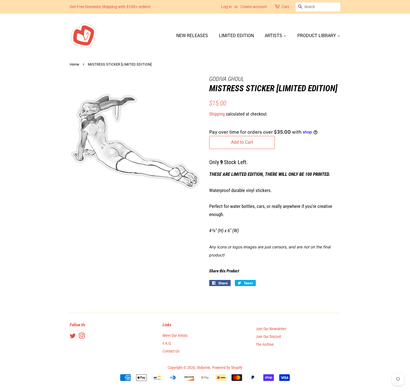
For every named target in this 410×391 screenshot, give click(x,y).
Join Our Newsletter (271, 329)
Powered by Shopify (227, 367)
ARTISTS (274, 35)
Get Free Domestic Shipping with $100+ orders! (110, 6)
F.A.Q (167, 343)
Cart (285, 6)
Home (74, 64)
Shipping (217, 114)
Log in (226, 6)
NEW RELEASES (192, 35)
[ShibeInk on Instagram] (82, 337)
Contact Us (171, 351)
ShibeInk (203, 367)
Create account (253, 6)
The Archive (265, 344)
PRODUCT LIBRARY (317, 35)
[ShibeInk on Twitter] (73, 337)
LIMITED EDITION (236, 35)
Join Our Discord (268, 336)
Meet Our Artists (175, 335)
